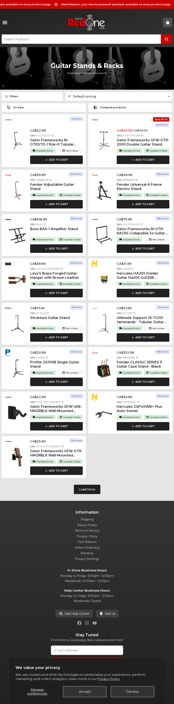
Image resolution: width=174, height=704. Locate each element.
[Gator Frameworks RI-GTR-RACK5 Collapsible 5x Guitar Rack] (104, 235)
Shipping (87, 519)
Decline (132, 692)
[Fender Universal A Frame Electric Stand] (104, 190)
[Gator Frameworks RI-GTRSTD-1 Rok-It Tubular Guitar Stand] (17, 140)
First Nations (87, 542)
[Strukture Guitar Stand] (17, 324)
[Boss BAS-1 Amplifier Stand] (17, 235)
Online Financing (87, 548)
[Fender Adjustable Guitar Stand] (17, 190)
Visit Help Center (76, 614)
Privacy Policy (87, 536)
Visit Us (110, 614)
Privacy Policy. (109, 679)
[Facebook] (79, 623)
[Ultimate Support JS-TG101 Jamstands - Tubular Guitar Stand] (104, 324)
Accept (85, 692)
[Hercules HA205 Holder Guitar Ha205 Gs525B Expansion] (104, 279)
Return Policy (87, 525)
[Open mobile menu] (6, 22)
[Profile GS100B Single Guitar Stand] (17, 368)
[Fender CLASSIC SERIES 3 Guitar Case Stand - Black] (104, 368)
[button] (53, 136)
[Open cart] (167, 22)
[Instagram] (87, 623)
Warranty (87, 553)
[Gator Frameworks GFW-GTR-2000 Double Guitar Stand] (104, 140)
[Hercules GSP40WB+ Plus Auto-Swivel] (104, 412)
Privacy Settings (87, 559)
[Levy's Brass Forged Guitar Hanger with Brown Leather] (17, 279)
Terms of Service (87, 531)
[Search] (166, 39)
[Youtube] (95, 623)
